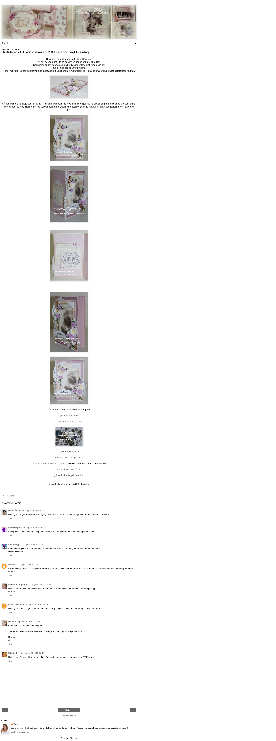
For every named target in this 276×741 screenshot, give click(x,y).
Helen (11, 621)
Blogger (73, 738)
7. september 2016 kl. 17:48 (31, 653)
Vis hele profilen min (20, 732)
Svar (10, 518)
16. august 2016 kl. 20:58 (33, 510)
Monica (12, 564)
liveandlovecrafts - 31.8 (68, 469)
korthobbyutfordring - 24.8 (69, 421)
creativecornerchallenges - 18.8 (48, 463)
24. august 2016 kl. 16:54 (39, 584)
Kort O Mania (84, 59)
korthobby (94, 107)
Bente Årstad (14, 510)
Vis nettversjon (69, 716)
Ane (16, 724)
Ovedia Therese (16, 604)
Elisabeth (13, 653)
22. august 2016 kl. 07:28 (34, 527)
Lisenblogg (14, 544)
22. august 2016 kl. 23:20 (32, 544)
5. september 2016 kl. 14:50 (27, 621)
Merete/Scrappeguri (17, 584)
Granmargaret (15, 527)
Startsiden (69, 710)
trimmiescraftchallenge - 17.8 (68, 457)
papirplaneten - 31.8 (69, 451)
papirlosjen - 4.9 (68, 415)
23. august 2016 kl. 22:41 (28, 564)
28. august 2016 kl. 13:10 (36, 604)
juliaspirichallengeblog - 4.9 (68, 475)
